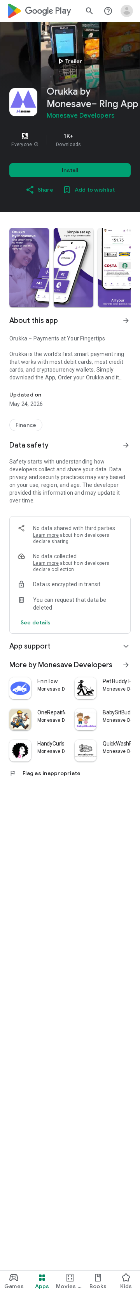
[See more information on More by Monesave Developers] (126, 665)
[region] (70, 139)
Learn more (46, 535)
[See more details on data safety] (36, 622)
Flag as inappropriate (44, 773)
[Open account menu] (126, 11)
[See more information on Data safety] (126, 445)
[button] (36, 144)
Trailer (69, 61)
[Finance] (25, 425)
